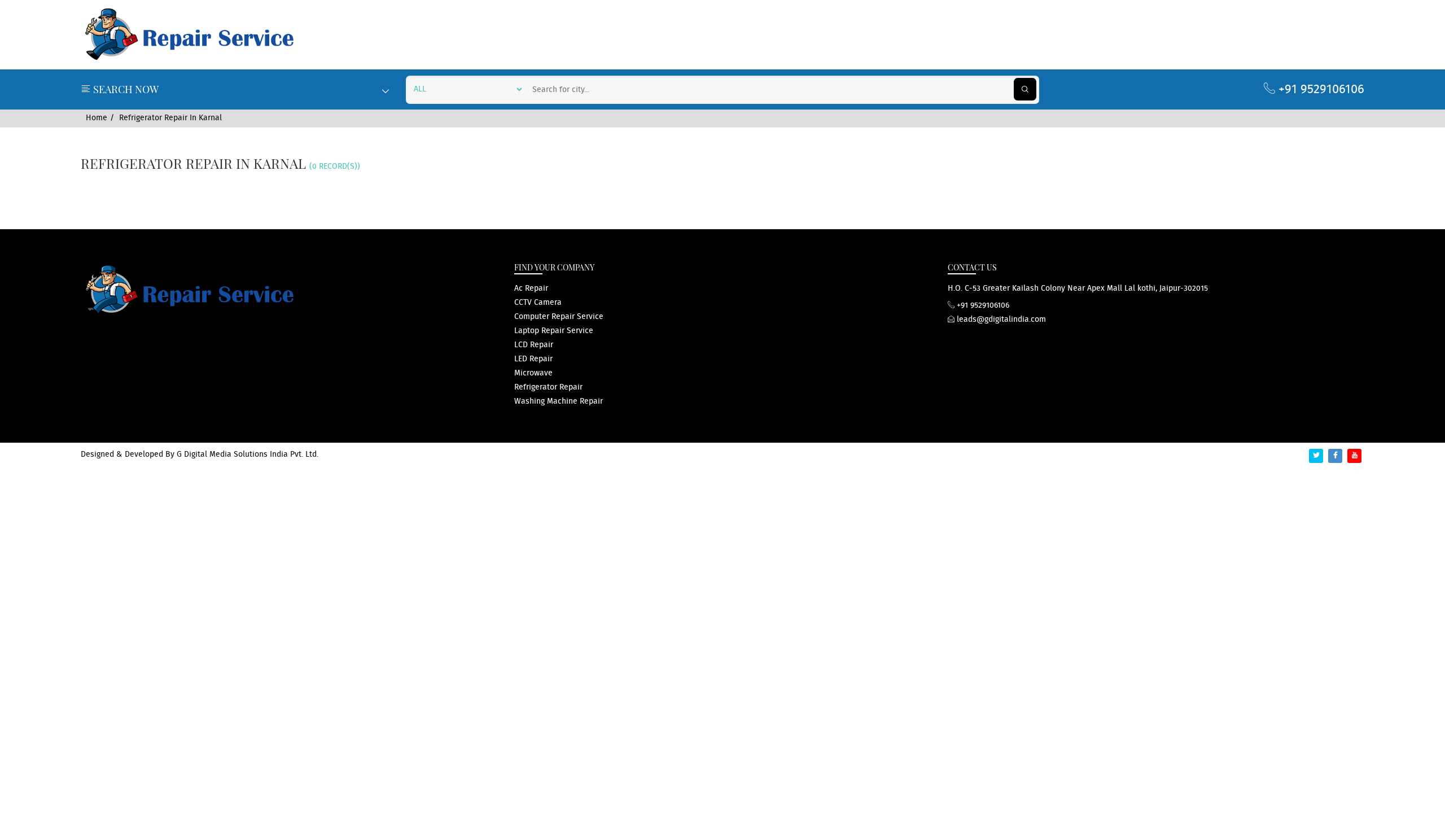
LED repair (533, 359)
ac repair (531, 288)
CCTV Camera (538, 302)
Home (96, 118)
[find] (1025, 89)
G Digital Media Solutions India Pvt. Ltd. (247, 454)
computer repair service (558, 317)
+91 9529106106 (1319, 89)
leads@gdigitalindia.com (1000, 319)
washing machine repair (558, 401)
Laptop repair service (553, 331)
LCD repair (533, 345)
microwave (533, 373)
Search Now (125, 89)
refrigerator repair (548, 387)
